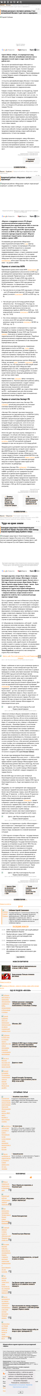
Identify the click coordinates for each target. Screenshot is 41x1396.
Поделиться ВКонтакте (1, 2)
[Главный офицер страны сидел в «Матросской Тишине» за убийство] (6, 1234)
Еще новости (20, 957)
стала (27, 348)
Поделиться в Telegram (17, 2)
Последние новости (20, 926)
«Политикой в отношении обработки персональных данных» (20, 1386)
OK (20, 1392)
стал (26, 244)
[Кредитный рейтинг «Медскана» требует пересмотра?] (6, 1199)
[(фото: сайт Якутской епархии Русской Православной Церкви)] (20, 657)
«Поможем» (6, 686)
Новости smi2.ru (5, 904)
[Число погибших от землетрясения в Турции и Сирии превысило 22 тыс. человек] (6, 1161)
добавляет (23, 467)
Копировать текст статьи (20, 2)
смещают (18, 378)
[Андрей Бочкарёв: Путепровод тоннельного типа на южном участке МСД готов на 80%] (6, 1079)
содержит (5, 404)
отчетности (19, 294)
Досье (20, 906)
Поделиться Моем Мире (4, 2)
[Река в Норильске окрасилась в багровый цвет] (6, 1186)
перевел (4, 334)
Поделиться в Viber (14, 2)
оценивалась (6, 260)
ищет (16, 362)
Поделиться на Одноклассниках (8, 2)
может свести (30, 457)
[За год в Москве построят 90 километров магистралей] (6, 1062)
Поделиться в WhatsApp (11, 2)
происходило (32, 269)
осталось (5, 441)
